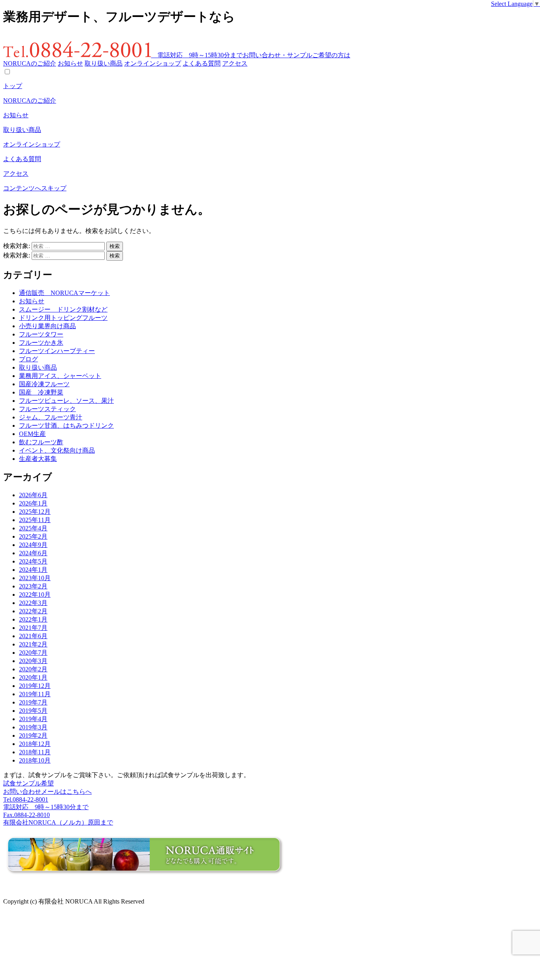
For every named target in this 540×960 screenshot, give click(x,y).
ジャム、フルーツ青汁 (50, 417)
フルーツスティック (47, 409)
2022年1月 (33, 619)
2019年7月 (33, 702)
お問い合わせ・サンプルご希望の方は (296, 55)
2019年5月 (33, 710)
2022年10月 (35, 594)
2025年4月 (33, 528)
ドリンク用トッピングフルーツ (63, 317)
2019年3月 (33, 727)
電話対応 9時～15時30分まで (197, 55)
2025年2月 (33, 536)
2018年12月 (35, 743)
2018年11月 (35, 752)
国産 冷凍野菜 (41, 392)
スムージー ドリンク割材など (63, 309)
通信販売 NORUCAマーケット (64, 292)
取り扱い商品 (104, 63)
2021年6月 (33, 636)
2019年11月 (35, 694)
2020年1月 (33, 677)
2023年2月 (33, 586)
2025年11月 (35, 520)
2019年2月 (33, 735)
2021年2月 (33, 644)
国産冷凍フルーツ (44, 384)
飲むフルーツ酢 (41, 442)
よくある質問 (202, 63)
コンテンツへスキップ (34, 188)
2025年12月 (35, 511)
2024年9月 (33, 544)
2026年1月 (33, 503)
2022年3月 (33, 602)
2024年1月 (33, 569)
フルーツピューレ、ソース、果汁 (66, 400)
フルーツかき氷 (41, 342)
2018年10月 (35, 760)
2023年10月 (35, 578)
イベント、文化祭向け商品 (57, 450)
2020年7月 (33, 652)
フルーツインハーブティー (57, 351)
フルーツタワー (41, 334)
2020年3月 (33, 661)
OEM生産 (32, 433)
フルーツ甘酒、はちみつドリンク (66, 425)
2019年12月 (35, 685)
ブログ (28, 359)
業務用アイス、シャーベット (60, 375)
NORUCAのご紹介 (29, 63)
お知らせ (70, 63)
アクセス (234, 63)
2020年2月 (33, 669)
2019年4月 (33, 719)
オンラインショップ (152, 63)
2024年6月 (33, 553)
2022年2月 (33, 611)
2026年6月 (33, 495)
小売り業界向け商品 (47, 326)
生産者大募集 (38, 458)
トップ (12, 86)
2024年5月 (33, 561)
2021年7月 (33, 627)
